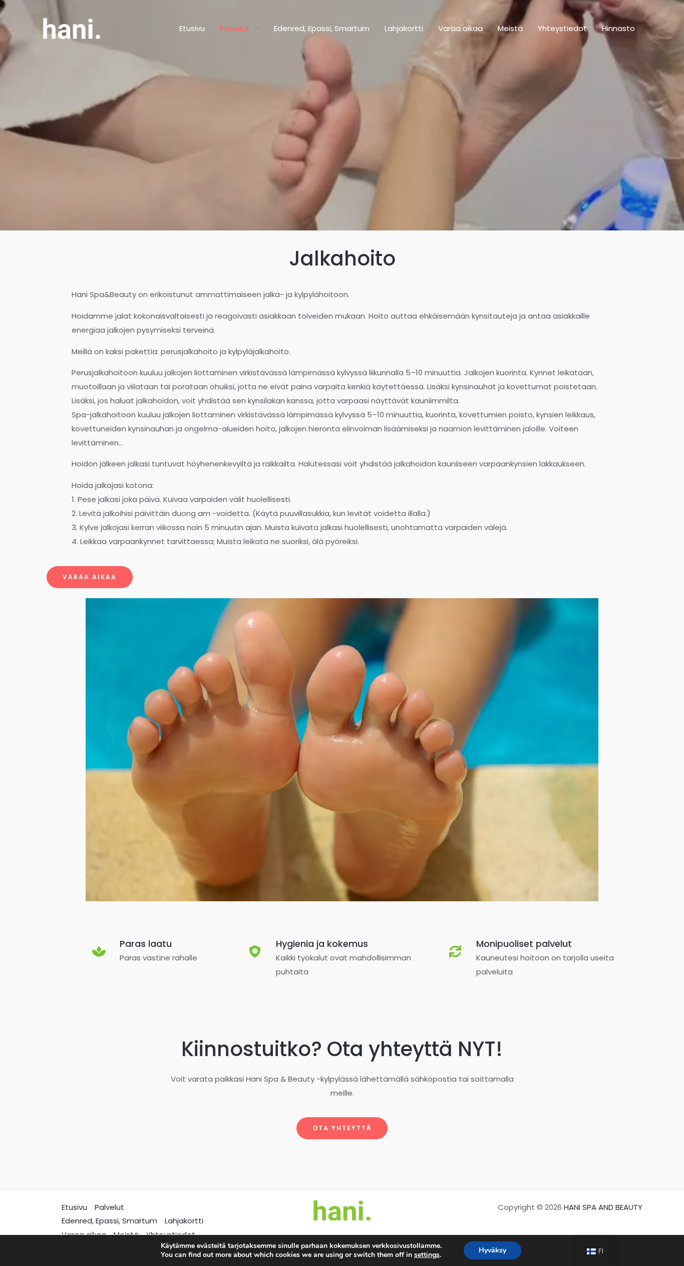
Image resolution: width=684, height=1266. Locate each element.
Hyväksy (492, 1250)
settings (427, 1254)
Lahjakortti (404, 28)
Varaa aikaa (460, 28)
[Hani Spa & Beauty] (72, 28)
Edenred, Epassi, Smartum (322, 28)
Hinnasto (618, 28)
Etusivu (192, 28)
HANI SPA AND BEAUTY (603, 1207)
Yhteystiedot (562, 28)
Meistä (510, 28)
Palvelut (234, 28)
